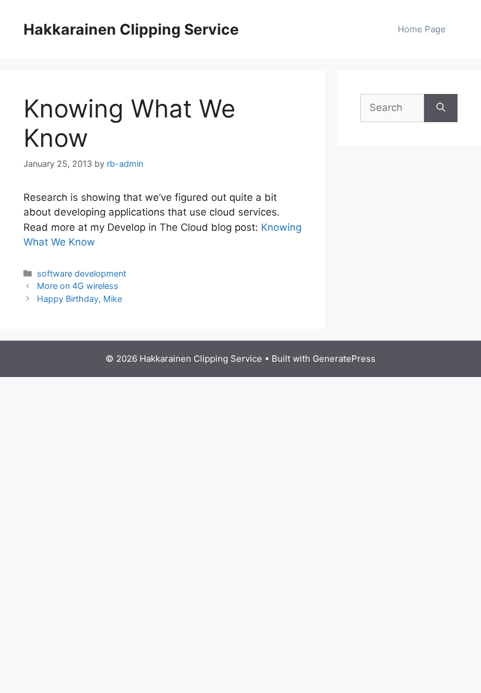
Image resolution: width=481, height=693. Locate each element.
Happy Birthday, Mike (79, 299)
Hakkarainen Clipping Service (131, 29)
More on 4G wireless (77, 286)
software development (81, 273)
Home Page (422, 29)
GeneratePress (344, 358)
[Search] (441, 108)
